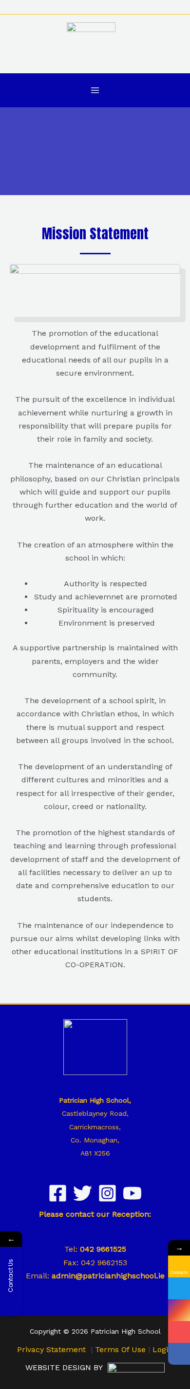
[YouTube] (132, 1193)
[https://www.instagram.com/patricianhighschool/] (179, 1310)
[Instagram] (107, 1193)
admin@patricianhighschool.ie (108, 1275)
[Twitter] (82, 1193)
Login (162, 1349)
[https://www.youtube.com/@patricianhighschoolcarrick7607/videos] (179, 1332)
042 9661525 (103, 1249)
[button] (176, 7)
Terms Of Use (120, 1349)
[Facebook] (57, 1193)
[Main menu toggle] (95, 90)
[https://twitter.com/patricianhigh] (179, 1288)
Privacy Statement (51, 1349)
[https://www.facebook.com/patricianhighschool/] (179, 1354)
